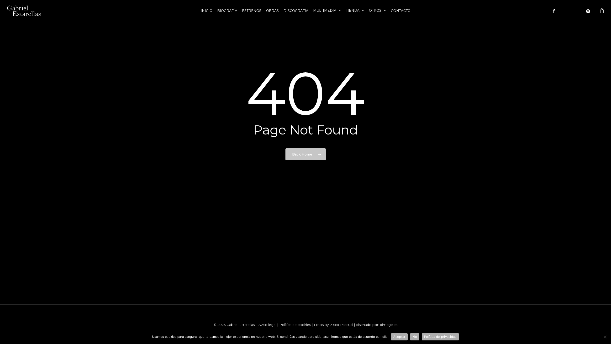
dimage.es (388, 324)
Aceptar (399, 337)
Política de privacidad (440, 337)
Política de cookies (295, 324)
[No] (605, 336)
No (414, 337)
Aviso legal (267, 324)
